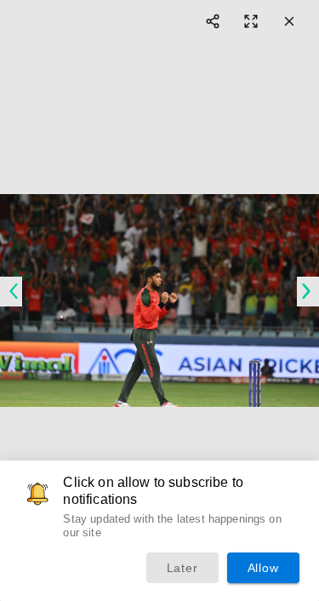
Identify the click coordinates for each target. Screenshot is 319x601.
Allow (263, 568)
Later (182, 568)
